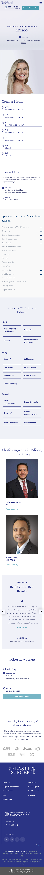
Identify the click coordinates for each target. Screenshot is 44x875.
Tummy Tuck (9, 376)
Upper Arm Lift (30, 376)
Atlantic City (11, 673)
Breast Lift (8, 413)
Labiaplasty (29, 359)
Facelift (7, 341)
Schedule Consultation (30, 8)
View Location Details (22, 696)
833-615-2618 (14, 7)
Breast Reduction (11, 423)
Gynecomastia (30, 423)
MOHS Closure (30, 367)
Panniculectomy (10, 384)
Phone (8, 688)
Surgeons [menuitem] (32, 782)
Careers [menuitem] (31, 795)
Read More (10, 509)
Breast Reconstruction (30, 413)
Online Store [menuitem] (7, 799)
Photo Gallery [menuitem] (7, 791)
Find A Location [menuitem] (34, 791)
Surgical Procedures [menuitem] (10, 787)
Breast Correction (31, 402)
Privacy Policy (7, 853)
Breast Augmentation (9, 402)
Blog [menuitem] (4, 795)
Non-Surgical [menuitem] (33, 787)
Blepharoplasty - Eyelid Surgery (11, 329)
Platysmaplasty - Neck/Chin (31, 340)
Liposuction (8, 367)
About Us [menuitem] (6, 782)
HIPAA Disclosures (21, 853)
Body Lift (7, 359)
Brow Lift (28, 330)
